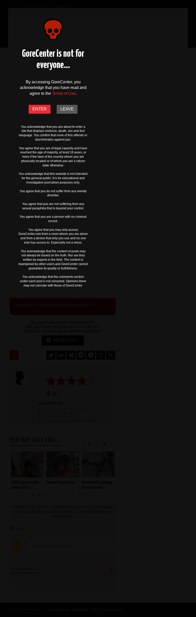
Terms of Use (64, 93)
